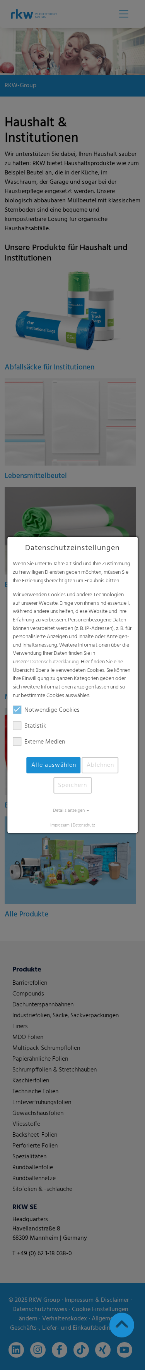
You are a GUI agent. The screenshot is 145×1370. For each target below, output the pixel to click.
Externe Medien (44, 742)
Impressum (60, 825)
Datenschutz (84, 825)
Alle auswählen (53, 765)
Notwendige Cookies (52, 710)
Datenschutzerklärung (54, 661)
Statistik (35, 726)
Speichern (72, 785)
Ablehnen (100, 765)
